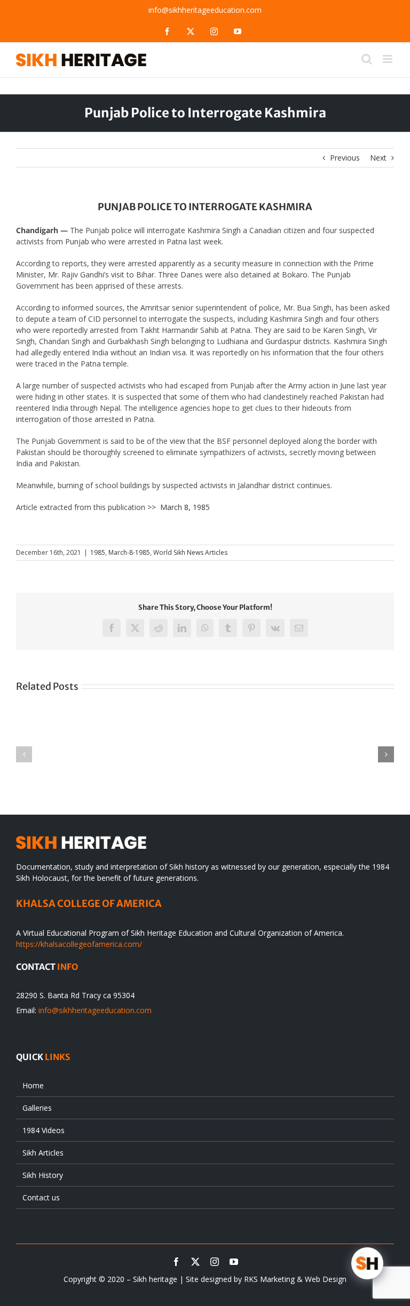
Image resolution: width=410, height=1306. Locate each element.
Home (33, 1085)
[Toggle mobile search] (366, 59)
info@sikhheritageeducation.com (205, 10)
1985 (97, 552)
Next (378, 158)
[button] (24, 754)
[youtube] (234, 1261)
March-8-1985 (129, 552)
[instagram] (214, 1261)
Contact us (41, 1197)
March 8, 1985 (185, 507)
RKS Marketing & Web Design (295, 1279)
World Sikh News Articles (190, 552)
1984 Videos (43, 1130)
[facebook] (176, 1261)
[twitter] (195, 1261)
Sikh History (42, 1175)
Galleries (37, 1108)
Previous (345, 158)
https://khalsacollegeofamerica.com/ (79, 944)
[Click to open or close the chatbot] (367, 1263)
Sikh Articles (43, 1153)
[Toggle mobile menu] (388, 59)
